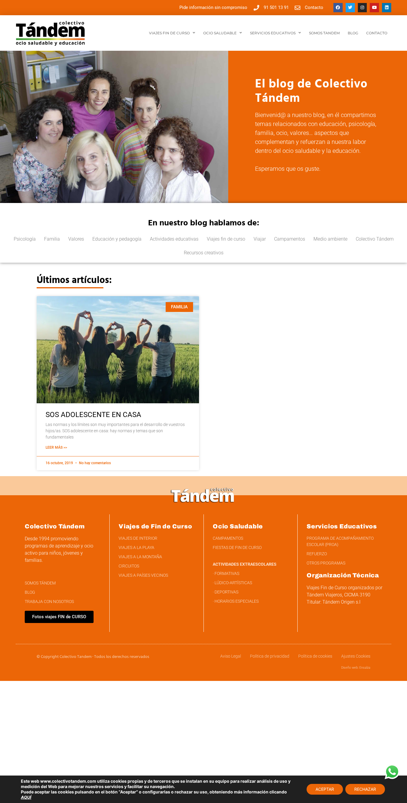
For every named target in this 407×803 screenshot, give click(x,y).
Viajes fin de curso (226, 239)
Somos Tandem (324, 33)
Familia (52, 239)
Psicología (25, 239)
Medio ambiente (330, 239)
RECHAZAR (365, 789)
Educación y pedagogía (117, 239)
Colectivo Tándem (375, 239)
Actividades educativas (174, 239)
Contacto (376, 33)
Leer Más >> (56, 447)
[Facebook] (338, 7)
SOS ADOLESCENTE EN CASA (93, 414)
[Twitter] (350, 7)
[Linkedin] (386, 7)
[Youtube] (374, 7)
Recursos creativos (203, 253)
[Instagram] (362, 7)
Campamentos (289, 239)
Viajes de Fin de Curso (155, 526)
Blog (353, 33)
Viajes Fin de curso (169, 33)
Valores (76, 239)
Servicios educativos (273, 33)
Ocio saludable (220, 33)
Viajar (260, 239)
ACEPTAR (325, 789)
